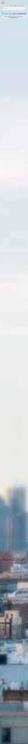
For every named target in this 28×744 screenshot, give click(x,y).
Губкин (15, 5)
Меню (3, 2)
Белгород (6, 5)
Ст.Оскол (11, 5)
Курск (23, 5)
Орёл (19, 5)
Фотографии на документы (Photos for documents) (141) (14, 17)
